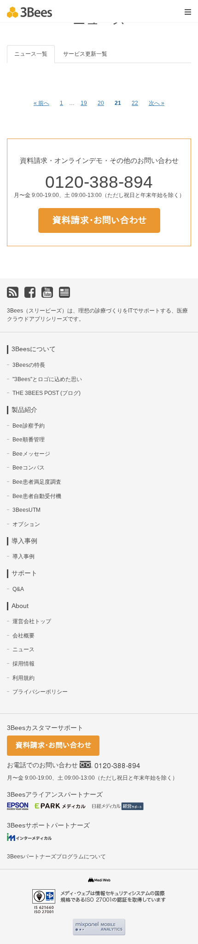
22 (135, 103)
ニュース (23, 649)
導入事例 (23, 556)
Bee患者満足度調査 (36, 482)
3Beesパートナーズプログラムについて (56, 856)
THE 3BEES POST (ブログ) (46, 393)
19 (84, 103)
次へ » (156, 103)
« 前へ (41, 103)
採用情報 (23, 663)
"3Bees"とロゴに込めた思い (47, 379)
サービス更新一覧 (85, 54)
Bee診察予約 (28, 426)
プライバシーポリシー (40, 692)
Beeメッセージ (31, 454)
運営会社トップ (31, 621)
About (20, 605)
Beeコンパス (28, 467)
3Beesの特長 (28, 365)
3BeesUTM (26, 510)
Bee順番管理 (28, 439)
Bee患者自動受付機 (36, 496)
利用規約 (23, 678)
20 (101, 103)
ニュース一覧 (30, 54)
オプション (26, 524)
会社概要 (23, 635)
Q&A (18, 589)
